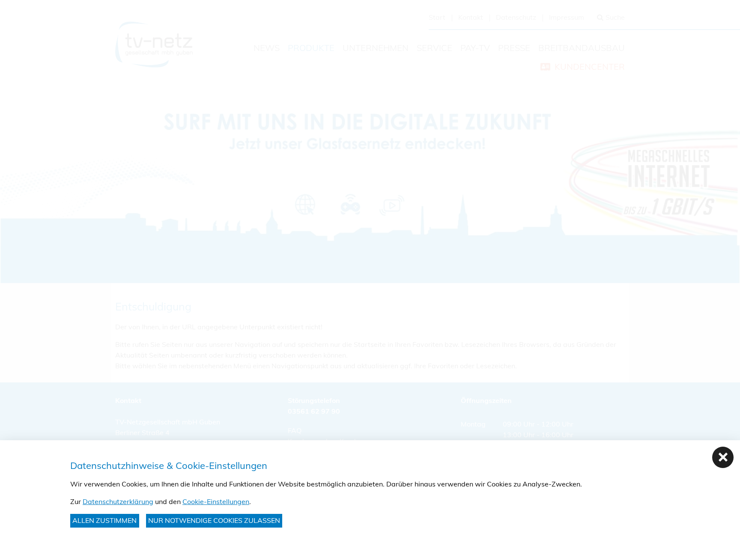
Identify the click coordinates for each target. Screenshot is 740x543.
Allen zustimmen (104, 520)
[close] (723, 457)
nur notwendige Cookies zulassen (214, 520)
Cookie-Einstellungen (215, 501)
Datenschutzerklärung (118, 501)
